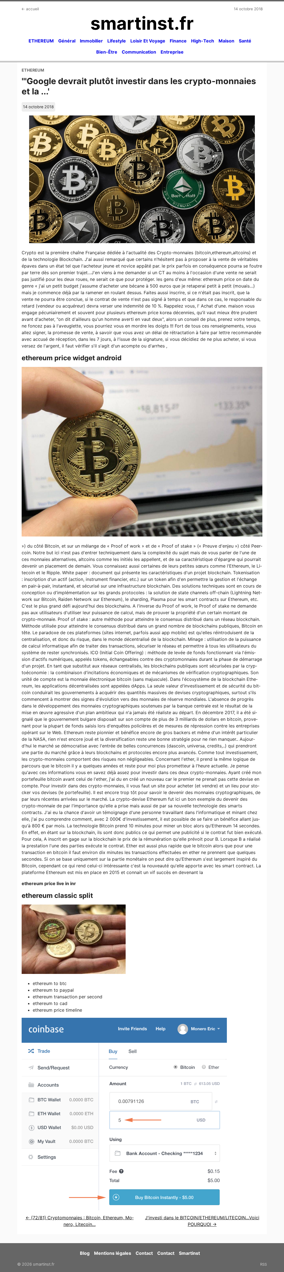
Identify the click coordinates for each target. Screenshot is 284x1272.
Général (66, 41)
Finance (178, 41)
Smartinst (189, 1253)
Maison (226, 41)
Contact (144, 1253)
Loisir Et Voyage (147, 41)
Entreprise (172, 52)
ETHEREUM (41, 41)
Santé (245, 41)
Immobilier (91, 41)
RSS (263, 1264)
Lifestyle (116, 41)
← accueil (30, 9)
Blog (85, 1253)
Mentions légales (112, 1253)
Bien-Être (106, 52)
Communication (139, 52)
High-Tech (202, 41)
